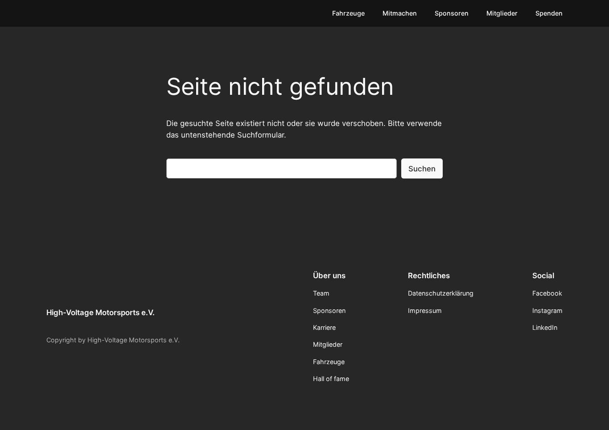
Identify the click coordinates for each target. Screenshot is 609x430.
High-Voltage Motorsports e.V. (100, 312)
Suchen (422, 168)
